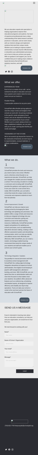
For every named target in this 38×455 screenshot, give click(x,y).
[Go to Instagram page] (12, 71)
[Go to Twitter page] (6, 71)
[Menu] (34, 3)
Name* (7, 332)
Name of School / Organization (14, 340)
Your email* (8, 349)
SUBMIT (25, 371)
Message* (8, 357)
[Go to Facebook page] (9, 71)
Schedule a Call (26, 68)
